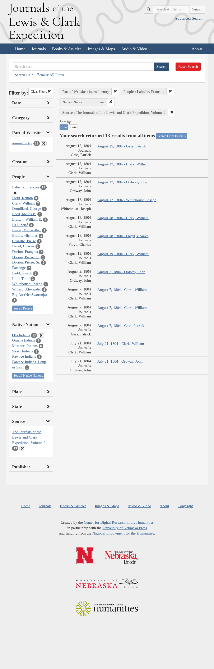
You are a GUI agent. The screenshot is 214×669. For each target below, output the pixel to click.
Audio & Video (134, 48)
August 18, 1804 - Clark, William (123, 218)
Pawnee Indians (24, 356)
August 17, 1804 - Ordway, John (122, 182)
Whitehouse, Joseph (27, 284)
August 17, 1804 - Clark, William (123, 164)
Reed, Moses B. (24, 214)
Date (73, 127)
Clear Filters (39, 91)
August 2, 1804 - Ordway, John (121, 272)
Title (64, 127)
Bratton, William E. (27, 219)
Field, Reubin (22, 198)
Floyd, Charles (23, 246)
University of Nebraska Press (125, 528)
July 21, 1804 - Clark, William (120, 344)
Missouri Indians (25, 346)
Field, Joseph (22, 273)
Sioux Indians (22, 351)
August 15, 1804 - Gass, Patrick (121, 146)
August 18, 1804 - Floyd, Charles (122, 236)
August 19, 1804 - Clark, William (123, 254)
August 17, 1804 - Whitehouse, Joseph (126, 200)
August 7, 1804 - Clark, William (122, 290)
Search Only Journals (171, 136)
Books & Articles (67, 48)
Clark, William (23, 203)
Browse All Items (50, 75)
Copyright (185, 506)
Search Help (24, 75)
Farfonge (19, 268)
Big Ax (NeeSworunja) (29, 295)
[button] (115, 91)
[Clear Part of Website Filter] (44, 143)
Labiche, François (25, 187)
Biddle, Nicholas (25, 235)
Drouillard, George (26, 208)
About (197, 48)
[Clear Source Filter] (22, 448)
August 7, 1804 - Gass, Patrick (120, 326)
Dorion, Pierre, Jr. (25, 257)
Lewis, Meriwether (26, 230)
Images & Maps (101, 48)
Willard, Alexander (26, 289)
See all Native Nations (28, 375)
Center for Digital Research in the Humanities (119, 522)
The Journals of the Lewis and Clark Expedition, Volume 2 (28, 437)
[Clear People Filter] (15, 193)
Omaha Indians (23, 340)
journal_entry (22, 143)
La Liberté (20, 225)
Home (20, 48)
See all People (22, 308)
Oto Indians (21, 335)
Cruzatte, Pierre (24, 241)
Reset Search (188, 66)
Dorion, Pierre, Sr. (26, 262)
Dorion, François (25, 251)
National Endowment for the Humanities (123, 533)
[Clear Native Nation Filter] (41, 335)
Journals (39, 48)
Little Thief (20, 278)
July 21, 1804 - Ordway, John (120, 361)
